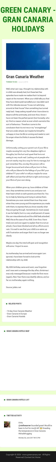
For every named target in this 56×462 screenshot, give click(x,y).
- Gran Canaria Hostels (15, 316)
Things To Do (11, 82)
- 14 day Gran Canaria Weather (19, 311)
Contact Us (29, 457)
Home (37, 457)
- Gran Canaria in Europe (16, 314)
